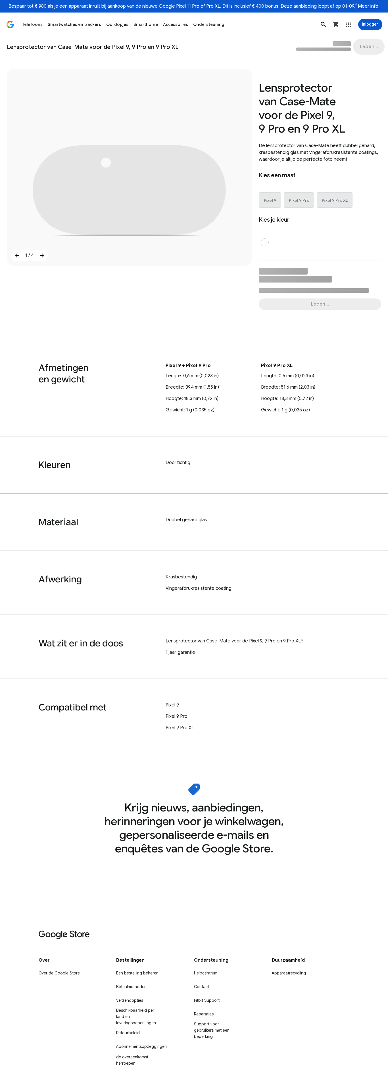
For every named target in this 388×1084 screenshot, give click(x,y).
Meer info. (368, 6)
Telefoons (32, 24)
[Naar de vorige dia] (17, 255)
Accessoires (175, 24)
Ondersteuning (208, 24)
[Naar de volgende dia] (42, 255)
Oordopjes (117, 24)
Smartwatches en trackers (74, 24)
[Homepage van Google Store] (10, 24)
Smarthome (145, 24)
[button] (323, 24)
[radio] (270, 200)
